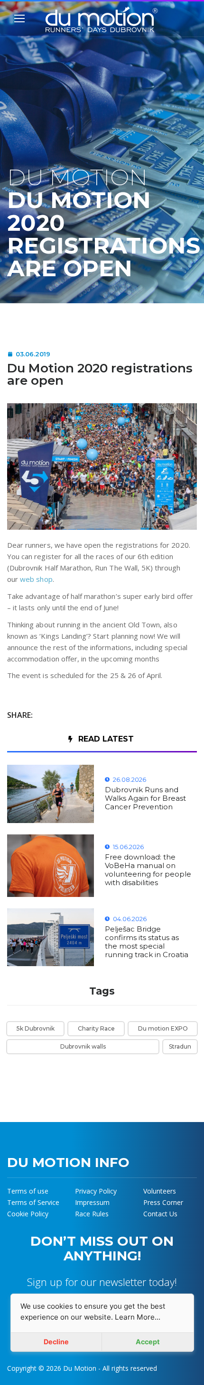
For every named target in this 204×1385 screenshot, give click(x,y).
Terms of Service (33, 1202)
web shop (36, 579)
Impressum (92, 1202)
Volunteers (159, 1190)
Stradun (180, 1046)
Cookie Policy (27, 1213)
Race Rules (92, 1213)
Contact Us (160, 1213)
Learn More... (137, 1317)
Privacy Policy (96, 1190)
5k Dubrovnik (36, 1028)
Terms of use (27, 1190)
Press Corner (163, 1202)
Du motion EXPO (163, 1028)
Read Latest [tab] (106, 738)
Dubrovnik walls (83, 1046)
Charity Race (96, 1028)
